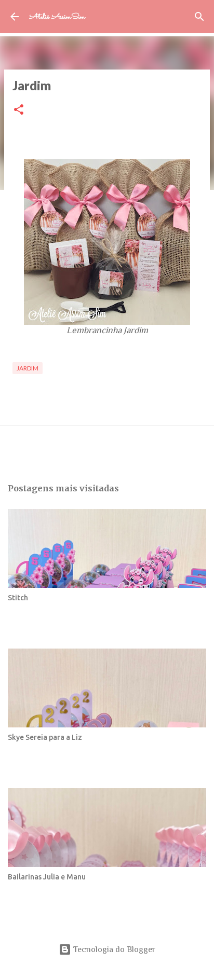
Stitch (18, 598)
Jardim (27, 368)
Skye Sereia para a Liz (45, 737)
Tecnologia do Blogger (113, 949)
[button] (18, 110)
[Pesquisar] (199, 16)
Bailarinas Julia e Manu (47, 877)
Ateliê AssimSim (57, 17)
